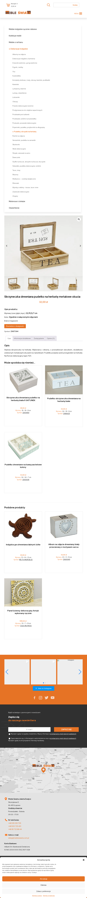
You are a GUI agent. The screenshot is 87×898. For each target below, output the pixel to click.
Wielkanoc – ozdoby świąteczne (24, 179)
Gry (13, 71)
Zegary (15, 196)
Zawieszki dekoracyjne (20, 192)
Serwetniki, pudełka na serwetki (24, 140)
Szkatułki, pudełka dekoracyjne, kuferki (26, 166)
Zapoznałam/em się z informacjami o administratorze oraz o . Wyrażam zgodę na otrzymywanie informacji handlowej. (42, 739)
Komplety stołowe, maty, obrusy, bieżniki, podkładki (31, 80)
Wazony (15, 174)
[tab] (9, 338)
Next (80, 245)
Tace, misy (16, 170)
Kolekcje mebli (15, 36)
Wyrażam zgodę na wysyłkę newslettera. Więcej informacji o (43, 734)
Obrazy (15, 101)
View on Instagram (45, 688)
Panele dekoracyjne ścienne (22, 106)
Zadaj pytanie (39, 338)
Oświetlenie (14, 208)
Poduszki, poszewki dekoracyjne (24, 123)
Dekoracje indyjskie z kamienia (23, 59)
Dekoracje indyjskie (19, 49)
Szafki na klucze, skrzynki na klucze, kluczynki (28, 162)
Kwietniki (15, 84)
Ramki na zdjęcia (18, 136)
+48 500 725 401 (14, 826)
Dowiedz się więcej (63, 421)
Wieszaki (15, 183)
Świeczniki (16, 157)
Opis (9, 338)
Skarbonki (16, 144)
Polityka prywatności (49, 895)
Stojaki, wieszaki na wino (21, 153)
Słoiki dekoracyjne (19, 149)
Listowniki (16, 97)
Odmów (43, 885)
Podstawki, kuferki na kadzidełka (24, 119)
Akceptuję (43, 879)
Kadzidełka (16, 76)
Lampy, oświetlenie (19, 93)
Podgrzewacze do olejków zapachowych (27, 110)
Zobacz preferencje (43, 891)
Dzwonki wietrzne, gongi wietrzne (24, 63)
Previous (6, 245)
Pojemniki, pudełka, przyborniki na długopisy (28, 127)
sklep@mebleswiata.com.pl (18, 838)
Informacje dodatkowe (22, 338)
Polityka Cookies (37, 895)
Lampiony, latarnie (19, 89)
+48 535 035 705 (14, 823)
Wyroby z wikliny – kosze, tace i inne (25, 187)
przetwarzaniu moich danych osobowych (63, 734)
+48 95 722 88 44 (15, 829)
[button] (83, 860)
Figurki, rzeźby (17, 67)
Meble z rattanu (16, 42)
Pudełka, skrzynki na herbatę (25, 131)
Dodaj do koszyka (23, 421)
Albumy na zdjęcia (19, 54)
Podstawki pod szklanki (20, 114)
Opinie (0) (51, 338)
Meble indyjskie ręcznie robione (23, 29)
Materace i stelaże (17, 201)
